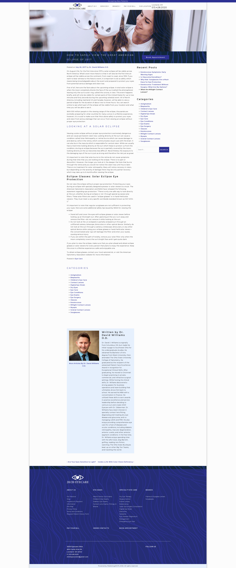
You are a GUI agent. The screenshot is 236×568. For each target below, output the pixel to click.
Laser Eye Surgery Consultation (130, 506)
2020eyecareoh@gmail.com (77, 557)
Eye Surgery (76, 297)
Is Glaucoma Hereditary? (151, 77)
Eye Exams (75, 295)
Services (104, 6)
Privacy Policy (72, 509)
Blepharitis (75, 277)
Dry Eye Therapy (125, 496)
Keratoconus (76, 302)
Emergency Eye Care (127, 521)
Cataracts (122, 514)
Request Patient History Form (78, 514)
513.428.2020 (159, 7)
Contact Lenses (77, 282)
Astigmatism (76, 275)
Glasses (74, 300)
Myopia (74, 307)
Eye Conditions (77, 292)
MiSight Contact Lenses (81, 305)
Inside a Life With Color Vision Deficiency (115, 462)
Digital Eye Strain (78, 285)
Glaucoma (123, 511)
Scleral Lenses (124, 501)
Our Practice (71, 496)
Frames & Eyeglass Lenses (155, 496)
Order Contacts (101, 528)
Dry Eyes (74, 287)
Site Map (70, 506)
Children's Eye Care (79, 280)
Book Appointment (155, 57)
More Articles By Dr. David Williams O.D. (84, 365)
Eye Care (79, 259)
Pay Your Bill (130, 6)
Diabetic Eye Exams (100, 501)
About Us (92, 6)
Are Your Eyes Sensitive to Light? (81, 462)
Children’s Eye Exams (101, 499)
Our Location (145, 6)
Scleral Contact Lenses (80, 310)
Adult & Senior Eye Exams (102, 496)
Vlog (68, 499)
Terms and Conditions (75, 511)
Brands (116, 6)
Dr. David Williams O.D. (99, 67)
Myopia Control (124, 499)
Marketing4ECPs (113, 566)
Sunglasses (75, 312)
